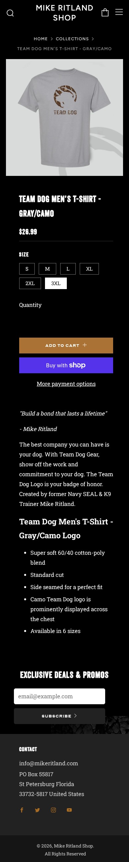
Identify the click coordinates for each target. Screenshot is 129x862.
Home (41, 38)
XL (89, 268)
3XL (56, 283)
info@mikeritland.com (48, 763)
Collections (72, 38)
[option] (64, 117)
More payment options (66, 383)
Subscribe (56, 716)
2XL (30, 283)
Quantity (30, 305)
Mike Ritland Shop (65, 12)
